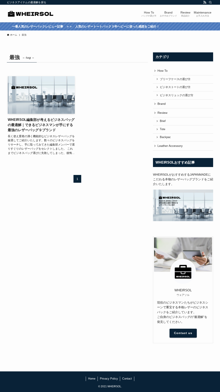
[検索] (210, 2)
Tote (162, 129)
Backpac (165, 137)
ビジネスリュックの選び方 (176, 95)
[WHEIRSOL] (31, 13)
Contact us (183, 333)
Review (162, 112)
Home (91, 378)
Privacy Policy (109, 378)
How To (162, 70)
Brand (161, 103)
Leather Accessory (170, 145)
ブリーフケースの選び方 (175, 79)
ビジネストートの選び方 (175, 87)
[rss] (205, 2)
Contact (127, 378)
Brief (163, 121)
